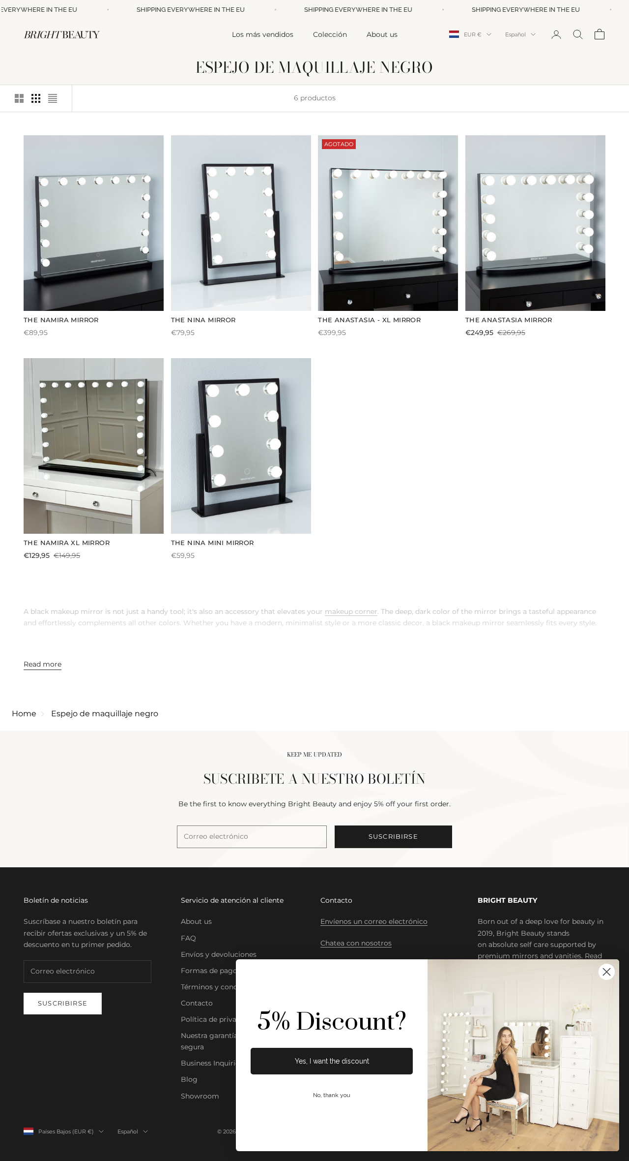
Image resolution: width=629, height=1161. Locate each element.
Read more (42, 664)
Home (24, 713)
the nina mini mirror (212, 543)
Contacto (197, 1003)
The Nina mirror (203, 320)
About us (382, 34)
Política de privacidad (218, 1019)
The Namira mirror (61, 320)
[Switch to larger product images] (19, 98)
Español (515, 34)
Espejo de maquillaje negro (104, 713)
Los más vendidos (262, 34)
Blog (189, 1079)
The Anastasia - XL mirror (369, 320)
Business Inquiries (212, 1063)
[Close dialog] (606, 971)
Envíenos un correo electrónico (374, 921)
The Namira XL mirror (67, 543)
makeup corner (351, 611)
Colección (330, 34)
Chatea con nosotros (356, 943)
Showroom (200, 1096)
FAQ (188, 938)
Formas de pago (209, 970)
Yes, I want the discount (332, 1061)
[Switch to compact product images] (52, 98)
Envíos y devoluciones (219, 954)
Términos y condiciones (221, 986)
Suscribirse (393, 836)
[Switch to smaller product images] (35, 98)
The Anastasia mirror (508, 320)
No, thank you (331, 1095)
